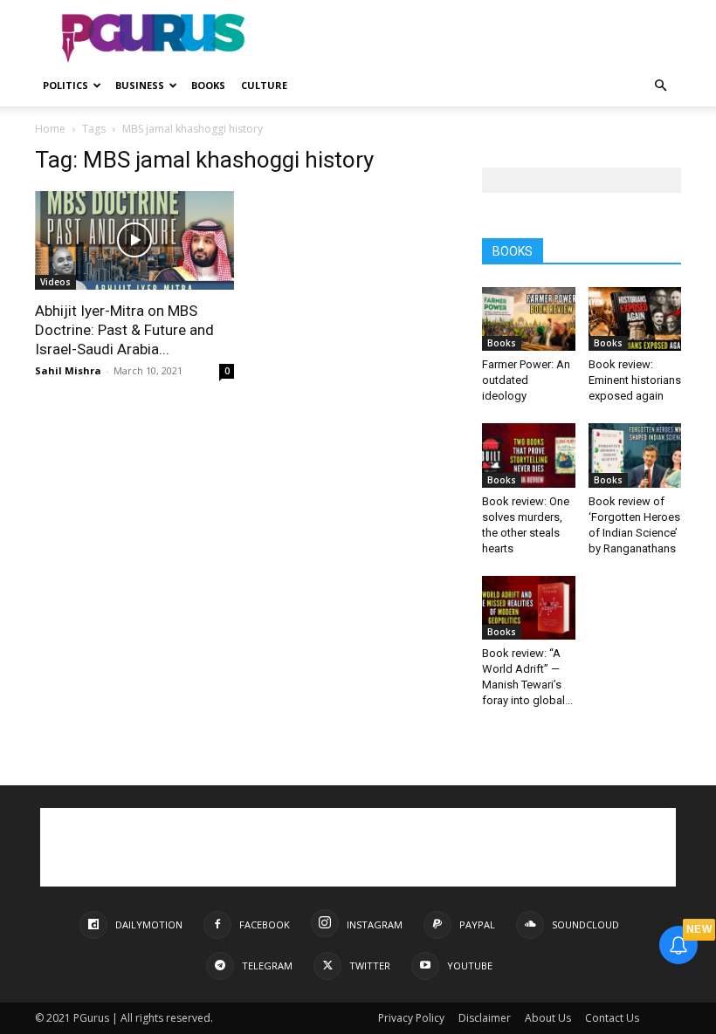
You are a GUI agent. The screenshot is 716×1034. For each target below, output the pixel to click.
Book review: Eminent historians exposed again (635, 380)
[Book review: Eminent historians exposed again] (635, 319)
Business (139, 85)
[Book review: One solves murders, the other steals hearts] (528, 455)
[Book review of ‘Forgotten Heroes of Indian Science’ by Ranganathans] (635, 455)
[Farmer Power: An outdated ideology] (528, 319)
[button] (660, 86)
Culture (264, 85)
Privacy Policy (411, 1017)
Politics (65, 85)
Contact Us (612, 1017)
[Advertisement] (476, 38)
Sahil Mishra (68, 370)
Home (50, 128)
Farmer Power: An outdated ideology (526, 380)
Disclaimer (484, 1017)
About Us (548, 1017)
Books (208, 85)
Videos (55, 282)
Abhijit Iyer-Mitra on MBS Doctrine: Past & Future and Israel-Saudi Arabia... (124, 330)
